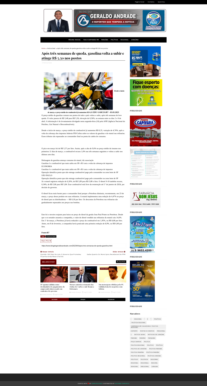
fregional (161, 331)
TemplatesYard (97, 383)
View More (122, 262)
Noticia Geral (51, 48)
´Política (157, 319)
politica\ (134, 359)
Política (114, 40)
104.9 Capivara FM (91, 40)
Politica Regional (138, 356)
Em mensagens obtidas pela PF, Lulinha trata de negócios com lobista (111, 287)
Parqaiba (151, 338)
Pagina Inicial (139, 2)
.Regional (138, 319)
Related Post (48, 262)
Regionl (154, 363)
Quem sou (161, 2)
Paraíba (104, 40)
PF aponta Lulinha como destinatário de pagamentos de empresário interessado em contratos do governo (52, 288)
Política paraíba (152, 352)
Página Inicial (74, 40)
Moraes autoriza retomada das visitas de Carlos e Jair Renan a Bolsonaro (82, 287)
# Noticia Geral (51, 236)
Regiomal (154, 359)
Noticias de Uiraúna (156, 334)
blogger (54, 299)
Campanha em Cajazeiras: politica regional (144, 326)
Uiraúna (135, 40)
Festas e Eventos (147, 331)
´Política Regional (138, 322)
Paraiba (134, 338)
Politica (150, 345)
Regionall (145, 363)
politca (147, 341)
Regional (125, 40)
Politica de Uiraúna (139, 349)
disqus (83, 299)
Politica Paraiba (155, 349)
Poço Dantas (136, 341)
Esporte (134, 331)
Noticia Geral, (48, 63)
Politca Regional (137, 345)
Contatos (151, 2)
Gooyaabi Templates (122, 383)
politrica (144, 359)
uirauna (155, 366)
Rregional (145, 366)
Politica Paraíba (137, 352)
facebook (111, 299)
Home (43, 48)
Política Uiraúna (154, 356)
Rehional (134, 366)
